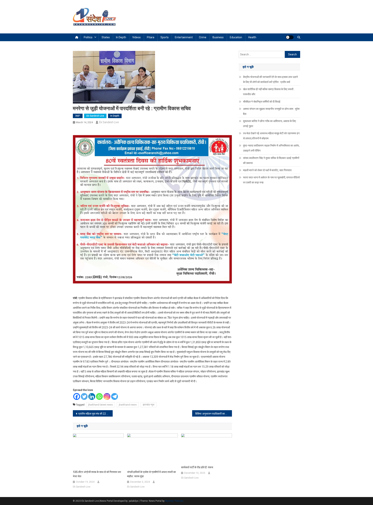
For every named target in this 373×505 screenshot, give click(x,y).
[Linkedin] (91, 396)
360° (77, 115)
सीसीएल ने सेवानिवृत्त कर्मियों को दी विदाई (261, 101)
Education (236, 37)
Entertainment (184, 37)
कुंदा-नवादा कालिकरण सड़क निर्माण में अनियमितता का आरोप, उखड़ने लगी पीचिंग (271, 148)
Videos (136, 37)
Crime (202, 37)
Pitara (150, 37)
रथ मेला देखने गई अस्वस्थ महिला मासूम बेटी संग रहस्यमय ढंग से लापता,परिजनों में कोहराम (271, 136)
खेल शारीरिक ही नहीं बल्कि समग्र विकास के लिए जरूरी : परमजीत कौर (269, 92)
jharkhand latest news (100, 404)
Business (218, 37)
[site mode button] (290, 37)
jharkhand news (128, 404)
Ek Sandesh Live (95, 115)
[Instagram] (107, 396)
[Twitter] (84, 396)
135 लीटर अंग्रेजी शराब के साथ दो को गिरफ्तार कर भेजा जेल (97, 474)
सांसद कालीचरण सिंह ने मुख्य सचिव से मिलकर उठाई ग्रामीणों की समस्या (271, 160)
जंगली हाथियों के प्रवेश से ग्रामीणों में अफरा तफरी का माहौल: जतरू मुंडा (151, 474)
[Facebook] (76, 396)
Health (252, 37)
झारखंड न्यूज (148, 404)
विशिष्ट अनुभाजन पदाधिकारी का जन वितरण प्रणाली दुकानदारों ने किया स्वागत (213, 413)
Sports (164, 37)
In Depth (121, 37)
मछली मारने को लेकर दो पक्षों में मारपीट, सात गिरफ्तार (267, 170)
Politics (88, 37)
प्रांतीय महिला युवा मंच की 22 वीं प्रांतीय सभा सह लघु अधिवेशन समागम (95, 413)
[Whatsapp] (99, 396)
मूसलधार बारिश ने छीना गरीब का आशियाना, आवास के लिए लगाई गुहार (269, 123)
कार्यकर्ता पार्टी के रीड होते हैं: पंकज (197, 467)
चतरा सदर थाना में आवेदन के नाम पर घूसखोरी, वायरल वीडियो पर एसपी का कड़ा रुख (271, 180)
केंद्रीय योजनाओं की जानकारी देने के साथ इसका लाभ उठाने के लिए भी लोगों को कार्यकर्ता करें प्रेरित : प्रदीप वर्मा (270, 79)
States (106, 37)
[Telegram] (114, 396)
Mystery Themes (174, 501)
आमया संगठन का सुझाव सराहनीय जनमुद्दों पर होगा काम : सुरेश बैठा (271, 111)
